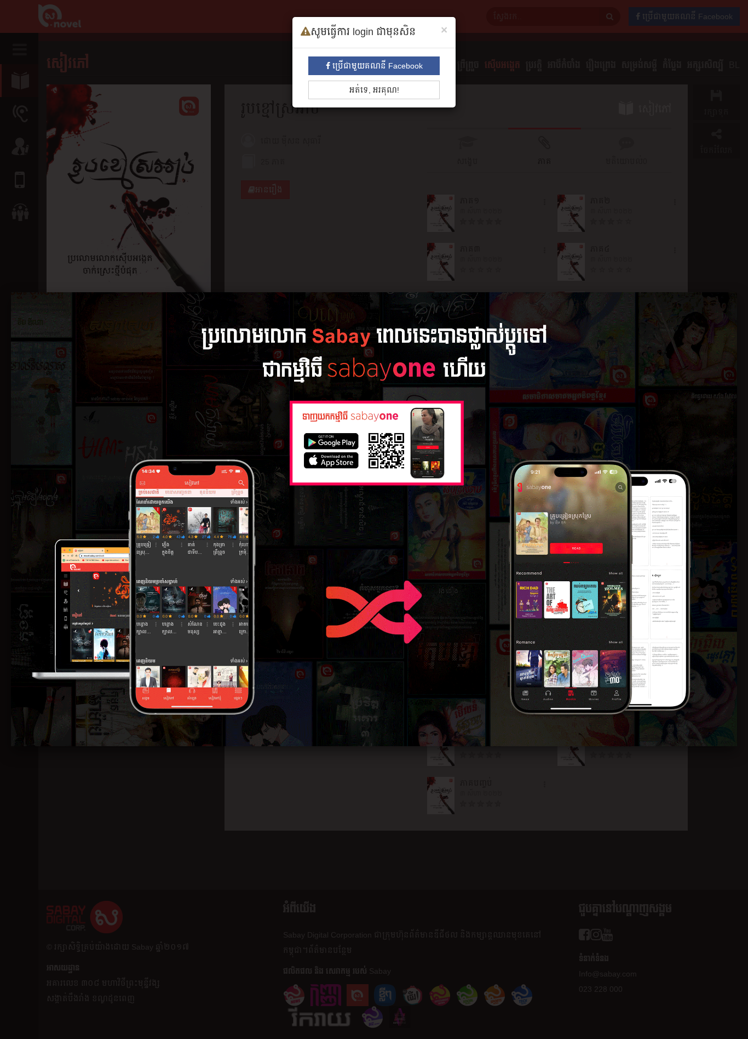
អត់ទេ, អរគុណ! (374, 90)
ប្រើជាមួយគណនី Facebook (376, 65)
